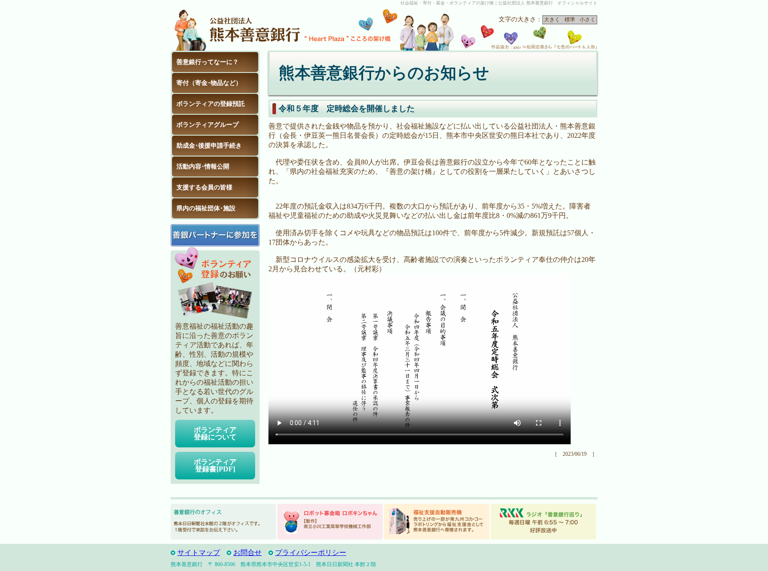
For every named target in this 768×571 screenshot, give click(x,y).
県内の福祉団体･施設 (206, 208)
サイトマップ (198, 552)
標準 (569, 19)
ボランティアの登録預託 (210, 104)
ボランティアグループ (207, 124)
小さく (588, 19)
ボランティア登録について (215, 433)
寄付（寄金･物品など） (209, 83)
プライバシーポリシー (310, 552)
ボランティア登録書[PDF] (215, 465)
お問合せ (247, 552)
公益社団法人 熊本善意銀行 (237, 28)
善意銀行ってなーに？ (207, 62)
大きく (552, 19)
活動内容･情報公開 (202, 166)
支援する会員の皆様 (204, 187)
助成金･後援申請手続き (209, 145)
